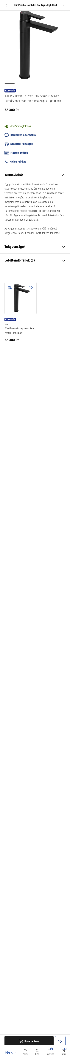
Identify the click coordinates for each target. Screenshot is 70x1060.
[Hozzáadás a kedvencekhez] (31, 287)
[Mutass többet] (64, 5)
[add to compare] (9, 287)
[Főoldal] (10, 1052)
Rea (6, 324)
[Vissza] (6, 5)
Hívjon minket (18, 161)
